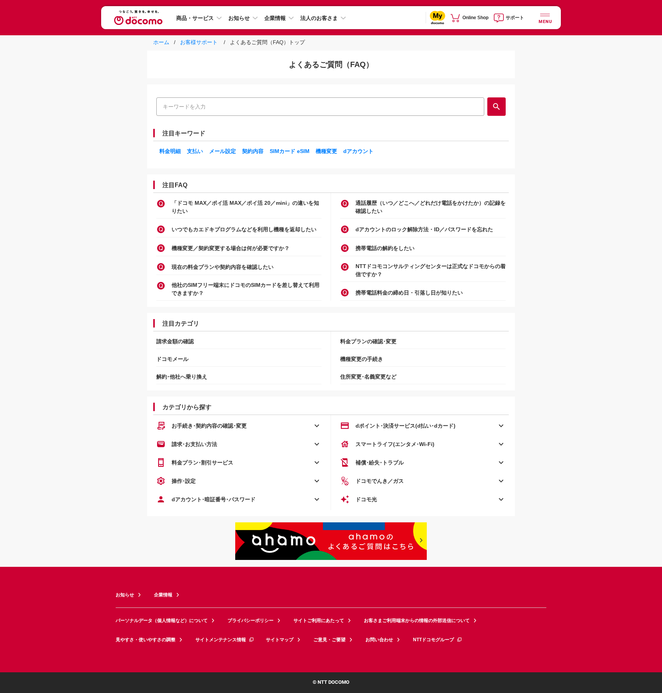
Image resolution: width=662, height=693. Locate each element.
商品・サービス (195, 18)
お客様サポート (198, 42)
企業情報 (275, 18)
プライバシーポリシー (251, 620)
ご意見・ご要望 (329, 639)
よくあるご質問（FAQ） (331, 64)
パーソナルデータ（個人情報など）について (162, 620)
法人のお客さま (319, 18)
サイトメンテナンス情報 (220, 639)
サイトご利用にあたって (318, 620)
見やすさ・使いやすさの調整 (145, 639)
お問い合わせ (379, 639)
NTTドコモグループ (433, 639)
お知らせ (239, 18)
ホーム (162, 42)
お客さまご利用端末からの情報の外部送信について (417, 620)
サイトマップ (279, 639)
